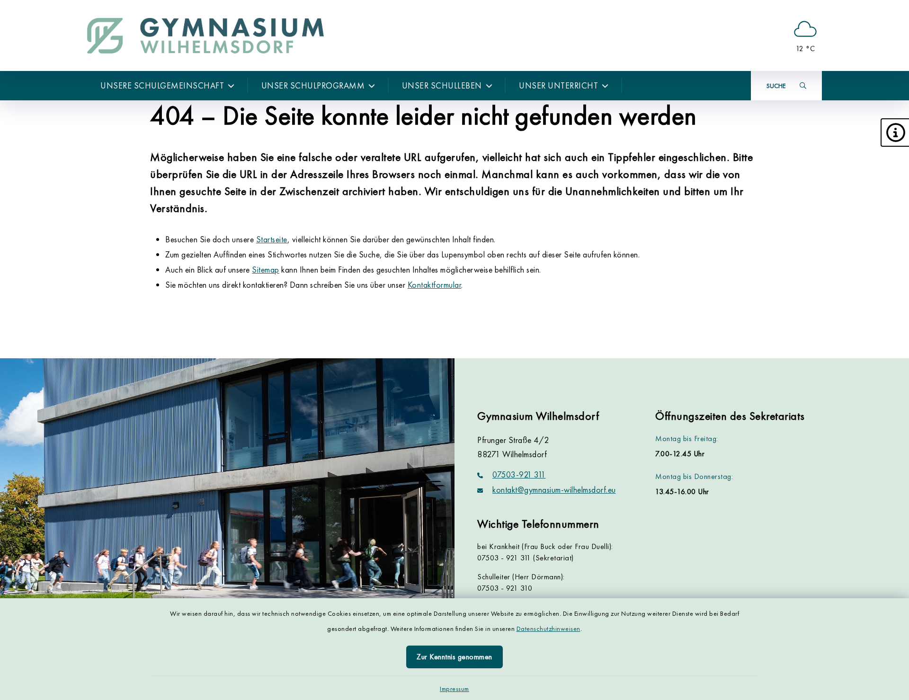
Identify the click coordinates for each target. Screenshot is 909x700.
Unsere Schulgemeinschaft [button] (162, 85)
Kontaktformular (435, 284)
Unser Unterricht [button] (558, 85)
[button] (895, 132)
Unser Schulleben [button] (442, 85)
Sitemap (265, 269)
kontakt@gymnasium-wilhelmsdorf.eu (554, 489)
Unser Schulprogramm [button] (313, 85)
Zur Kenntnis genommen (454, 657)
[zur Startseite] (205, 35)
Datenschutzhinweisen (548, 628)
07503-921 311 (519, 474)
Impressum (454, 688)
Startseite (271, 239)
